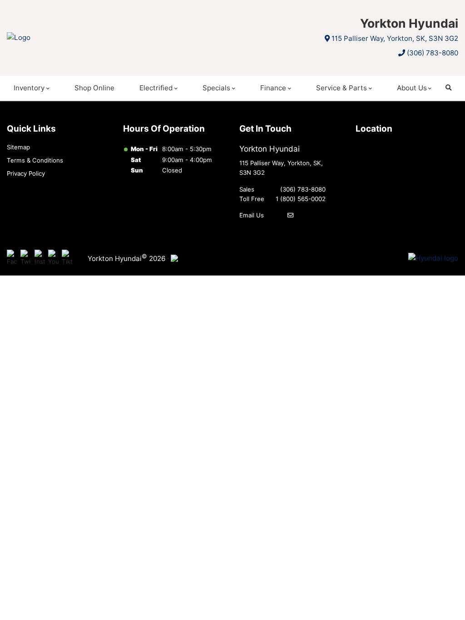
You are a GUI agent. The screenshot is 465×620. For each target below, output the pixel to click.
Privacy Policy (26, 173)
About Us (412, 88)
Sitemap (18, 147)
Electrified (156, 88)
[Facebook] (12, 258)
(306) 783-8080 (432, 53)
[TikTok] (67, 258)
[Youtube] (53, 258)
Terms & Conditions (35, 160)
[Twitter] (25, 258)
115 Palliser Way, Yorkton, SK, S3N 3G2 (394, 38)
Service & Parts (341, 88)
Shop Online (94, 88)
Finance (273, 88)
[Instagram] (40, 258)
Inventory (29, 88)
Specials (216, 88)
